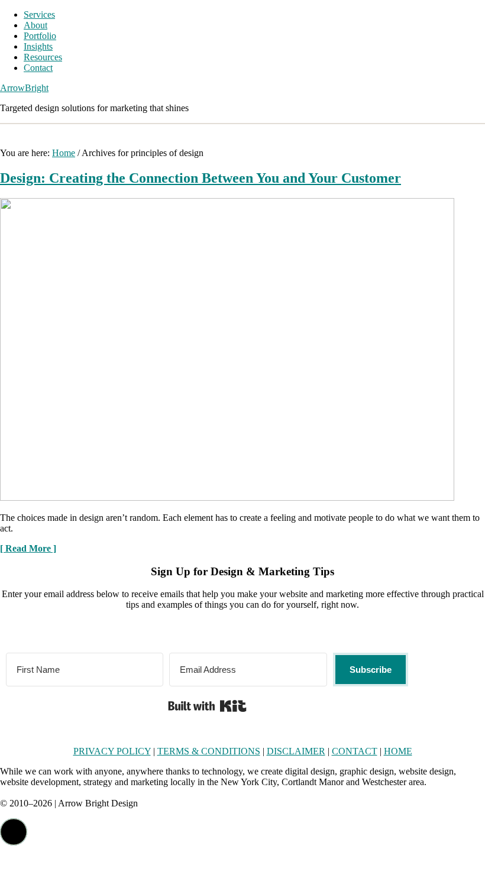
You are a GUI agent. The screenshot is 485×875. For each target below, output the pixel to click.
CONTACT (354, 751)
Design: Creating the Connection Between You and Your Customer (200, 178)
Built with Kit (207, 706)
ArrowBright (24, 88)
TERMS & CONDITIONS (208, 751)
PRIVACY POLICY (112, 751)
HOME (398, 751)
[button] (13, 831)
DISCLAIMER (296, 751)
